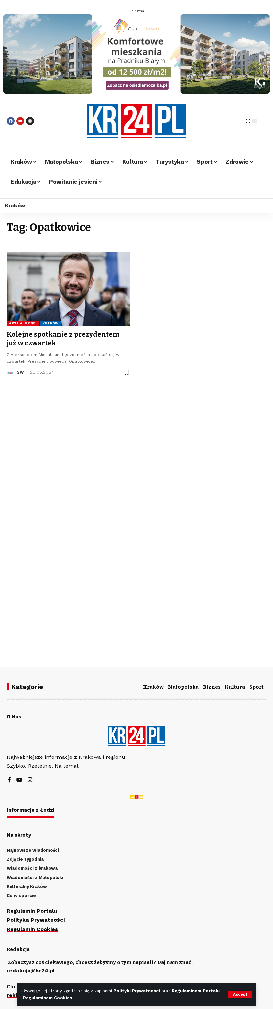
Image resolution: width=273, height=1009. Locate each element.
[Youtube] (20, 121)
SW (20, 372)
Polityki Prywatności (137, 990)
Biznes (212, 687)
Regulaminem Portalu (196, 990)
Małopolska (183, 687)
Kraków (50, 323)
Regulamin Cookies (32, 929)
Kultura (235, 687)
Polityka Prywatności (36, 920)
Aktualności (23, 323)
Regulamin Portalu (32, 911)
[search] (228, 121)
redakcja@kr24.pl (31, 970)
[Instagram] (30, 121)
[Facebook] (11, 121)
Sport (256, 687)
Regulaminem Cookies (47, 997)
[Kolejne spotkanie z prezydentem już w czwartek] (68, 289)
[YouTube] (19, 780)
